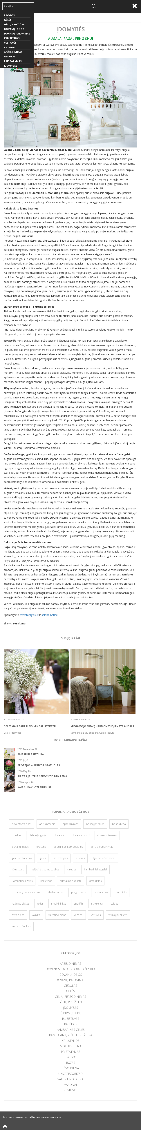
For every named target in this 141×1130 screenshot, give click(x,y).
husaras (80, 858)
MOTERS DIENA (70, 1046)
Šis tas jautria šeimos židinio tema (42, 776)
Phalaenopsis (56, 892)
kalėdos (71, 869)
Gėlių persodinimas (70, 997)
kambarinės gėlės (22, 881)
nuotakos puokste (71, 881)
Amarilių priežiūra (30, 754)
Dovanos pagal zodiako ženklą (70, 969)
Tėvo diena (70, 1068)
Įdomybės (10, 65)
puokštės (121, 892)
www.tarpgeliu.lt (29, 615)
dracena (41, 846)
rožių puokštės (20, 903)
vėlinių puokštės (118, 915)
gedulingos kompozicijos (68, 846)
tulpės (114, 903)
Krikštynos (12, 38)
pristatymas (101, 892)
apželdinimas (70, 824)
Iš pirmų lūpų (70, 1013)
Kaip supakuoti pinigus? (34, 787)
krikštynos (46, 881)
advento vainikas (22, 824)
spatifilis (79, 903)
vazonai (78, 915)
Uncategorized (70, 1074)
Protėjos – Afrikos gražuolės (38, 765)
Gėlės (8, 19)
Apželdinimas (13, 52)
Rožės (70, 1063)
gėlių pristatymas (22, 858)
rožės (40, 903)
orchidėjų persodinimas (26, 892)
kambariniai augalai (95, 869)
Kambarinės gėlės (70, 1030)
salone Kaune (49, 615)
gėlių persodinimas (102, 846)
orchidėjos (95, 881)
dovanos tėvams (107, 835)
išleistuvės (18, 869)
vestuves (96, 915)
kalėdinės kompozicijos (45, 869)
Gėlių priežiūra (14, 24)
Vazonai (10, 47)
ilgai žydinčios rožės (104, 858)
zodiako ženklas (21, 926)
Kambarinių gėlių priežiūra (70, 1035)
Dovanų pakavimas (17, 33)
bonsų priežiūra (95, 824)
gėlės (43, 858)
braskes (16, 835)
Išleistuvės (70, 1019)
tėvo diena (18, 915)
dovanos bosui (81, 835)
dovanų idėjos (20, 846)
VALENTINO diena (70, 1079)
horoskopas (60, 858)
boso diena (119, 824)
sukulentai (97, 903)
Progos (9, 15)
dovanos (59, 835)
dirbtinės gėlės (37, 835)
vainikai (36, 915)
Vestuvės (10, 42)
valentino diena (57, 915)
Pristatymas (13, 61)
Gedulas (10, 56)
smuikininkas (58, 903)
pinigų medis (78, 892)
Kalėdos (70, 1024)
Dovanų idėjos (14, 29)
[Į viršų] (5, 1126)
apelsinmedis (47, 824)
